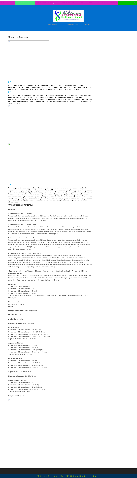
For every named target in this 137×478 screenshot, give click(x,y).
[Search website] (134, 3)
